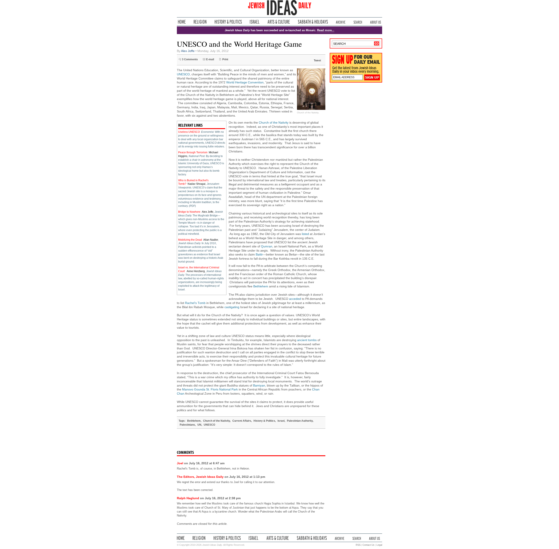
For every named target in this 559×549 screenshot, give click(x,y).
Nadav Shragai (196, 183)
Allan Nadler (210, 239)
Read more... (325, 30)
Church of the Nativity (273, 122)
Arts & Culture (278, 22)
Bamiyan (259, 385)
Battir (259, 254)
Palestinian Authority (300, 420)
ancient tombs (307, 340)
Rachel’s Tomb (195, 303)
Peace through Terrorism (192, 152)
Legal (379, 545)
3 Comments (190, 59)
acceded (295, 298)
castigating (231, 307)
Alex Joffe (188, 51)
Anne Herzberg (196, 271)
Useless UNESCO (189, 131)
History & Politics (228, 22)
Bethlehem (260, 286)
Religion (200, 22)
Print (225, 59)
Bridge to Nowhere (189, 211)
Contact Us (368, 545)
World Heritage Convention (245, 82)
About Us (375, 22)
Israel (254, 22)
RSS (358, 545)
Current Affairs (241, 420)
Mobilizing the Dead (190, 239)
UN (199, 424)
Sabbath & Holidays (313, 22)
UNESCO (183, 74)
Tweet (317, 60)
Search (358, 22)
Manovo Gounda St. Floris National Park (210, 389)
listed (305, 234)
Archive (340, 22)
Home (182, 22)
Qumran (266, 246)
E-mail (210, 59)
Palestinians (187, 424)
